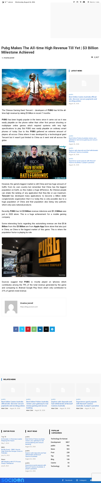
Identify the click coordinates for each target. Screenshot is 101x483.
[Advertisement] (34, 355)
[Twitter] (80, 2)
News (3, 459)
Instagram (83, 480)
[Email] (46, 329)
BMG (3, 447)
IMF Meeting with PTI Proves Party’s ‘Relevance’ (11, 462)
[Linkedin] (40, 329)
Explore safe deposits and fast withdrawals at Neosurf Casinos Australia (83, 151)
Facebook (68, 480)
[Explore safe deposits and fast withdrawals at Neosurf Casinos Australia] (63, 390)
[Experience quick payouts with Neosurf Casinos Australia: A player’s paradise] (88, 390)
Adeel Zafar (4, 408)
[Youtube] (84, 2)
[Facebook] (74, 2)
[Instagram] (77, 2)
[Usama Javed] (11, 307)
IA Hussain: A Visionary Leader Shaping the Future (11, 440)
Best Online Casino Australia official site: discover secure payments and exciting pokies (83, 99)
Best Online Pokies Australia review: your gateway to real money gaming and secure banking (83, 139)
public (71, 94)
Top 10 (3, 436)
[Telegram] (52, 329)
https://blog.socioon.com (29, 307)
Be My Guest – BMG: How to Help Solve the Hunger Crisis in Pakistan (11, 451)
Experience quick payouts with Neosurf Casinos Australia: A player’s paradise (82, 161)
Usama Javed (9, 58)
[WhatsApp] (34, 329)
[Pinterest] (28, 329)
